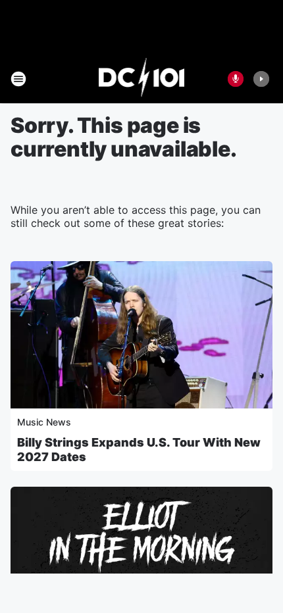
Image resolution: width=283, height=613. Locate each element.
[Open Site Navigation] (18, 79)
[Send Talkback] (236, 79)
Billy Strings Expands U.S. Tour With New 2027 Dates (139, 449)
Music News (44, 422)
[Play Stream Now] (261, 79)
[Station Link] (142, 79)
